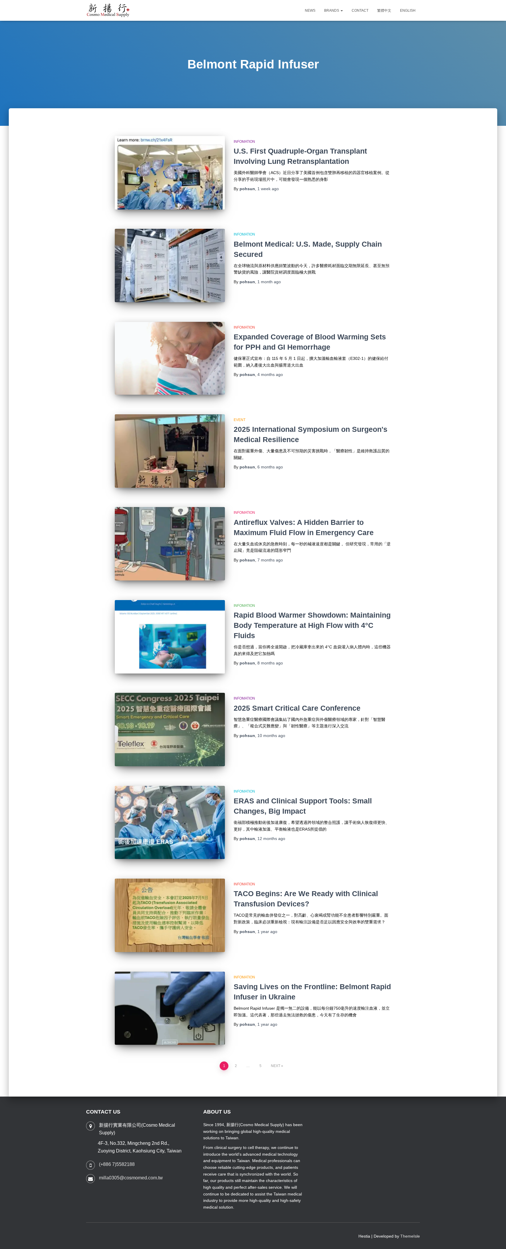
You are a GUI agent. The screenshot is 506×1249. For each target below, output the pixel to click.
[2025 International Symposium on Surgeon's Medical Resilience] (170, 451)
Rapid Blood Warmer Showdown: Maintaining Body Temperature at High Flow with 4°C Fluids (312, 625)
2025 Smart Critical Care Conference (297, 708)
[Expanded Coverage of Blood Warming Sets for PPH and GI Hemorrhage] (170, 358)
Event (239, 420)
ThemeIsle (410, 1236)
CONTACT (360, 10)
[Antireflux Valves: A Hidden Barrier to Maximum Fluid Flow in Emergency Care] (170, 543)
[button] (341, 10)
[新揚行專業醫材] (108, 10)
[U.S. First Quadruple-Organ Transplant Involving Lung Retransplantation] (170, 172)
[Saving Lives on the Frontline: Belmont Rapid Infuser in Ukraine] (170, 1008)
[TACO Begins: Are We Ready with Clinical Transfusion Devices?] (170, 915)
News (310, 10)
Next (275, 1066)
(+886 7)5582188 (117, 1164)
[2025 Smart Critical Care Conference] (170, 729)
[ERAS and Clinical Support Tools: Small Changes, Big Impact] (170, 822)
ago (268, 188)
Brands (332, 10)
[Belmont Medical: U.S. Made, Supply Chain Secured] (170, 265)
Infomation (244, 142)
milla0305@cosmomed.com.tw (131, 1177)
